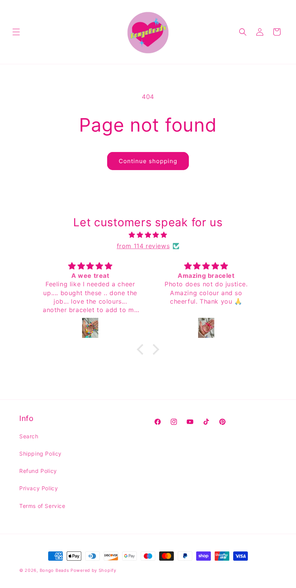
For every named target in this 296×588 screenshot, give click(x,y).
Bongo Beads (54, 570)
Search (29, 436)
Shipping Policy (40, 453)
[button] (16, 31)
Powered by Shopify (93, 570)
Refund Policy (38, 471)
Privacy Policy (38, 488)
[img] (148, 235)
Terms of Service (42, 506)
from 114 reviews (143, 246)
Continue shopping (148, 161)
